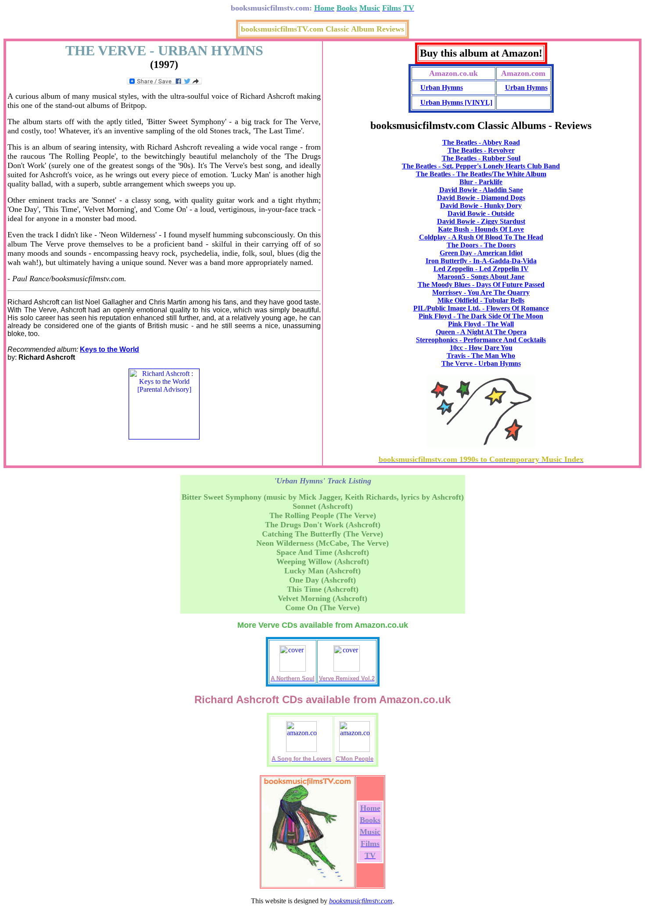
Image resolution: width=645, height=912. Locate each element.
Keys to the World (109, 349)
